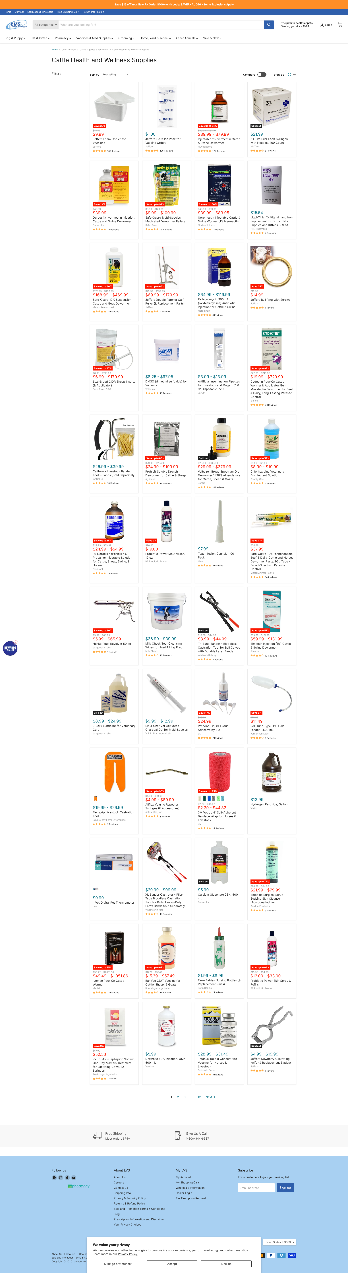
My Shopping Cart (187, 1182)
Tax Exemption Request (191, 1198)
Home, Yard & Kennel (154, 38)
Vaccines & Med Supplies (93, 38)
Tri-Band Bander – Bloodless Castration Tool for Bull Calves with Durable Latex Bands (219, 647)
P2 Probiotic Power (156, 561)
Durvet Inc (98, 225)
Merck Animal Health (104, 307)
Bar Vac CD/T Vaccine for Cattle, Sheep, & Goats (162, 982)
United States (278, 1242)
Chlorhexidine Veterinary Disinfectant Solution (267, 473)
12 (199, 1097)
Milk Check (151, 651)
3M (200, 733)
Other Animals (186, 38)
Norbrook (98, 569)
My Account (183, 1177)
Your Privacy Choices (127, 1224)
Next (209, 1097)
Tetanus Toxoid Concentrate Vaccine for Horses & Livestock (217, 1062)
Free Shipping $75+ (68, 12)
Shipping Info (122, 1193)
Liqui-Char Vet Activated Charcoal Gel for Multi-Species (166, 727)
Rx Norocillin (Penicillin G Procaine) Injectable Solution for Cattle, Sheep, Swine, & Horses (112, 559)
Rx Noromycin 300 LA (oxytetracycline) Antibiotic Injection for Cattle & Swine (216, 303)
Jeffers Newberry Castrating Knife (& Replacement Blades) (270, 1060)
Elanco (254, 400)
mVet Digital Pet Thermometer (113, 902)
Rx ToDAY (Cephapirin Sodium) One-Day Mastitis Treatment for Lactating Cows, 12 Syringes (114, 1064)
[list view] (293, 74)
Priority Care (257, 479)
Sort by (94, 74)
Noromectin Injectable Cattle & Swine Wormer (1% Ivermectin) (219, 219)
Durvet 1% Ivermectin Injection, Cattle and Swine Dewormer (114, 219)
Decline (226, 1264)
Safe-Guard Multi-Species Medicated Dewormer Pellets (165, 219)
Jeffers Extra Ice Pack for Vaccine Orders (163, 140)
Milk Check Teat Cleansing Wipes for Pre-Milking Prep (163, 645)
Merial (96, 988)
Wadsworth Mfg (207, 655)
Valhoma (150, 389)
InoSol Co (98, 478)
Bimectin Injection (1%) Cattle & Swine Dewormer (270, 645)
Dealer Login (184, 1193)
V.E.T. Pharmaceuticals (158, 733)
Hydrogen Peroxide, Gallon (268, 804)
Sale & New (211, 38)
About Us (120, 1177)
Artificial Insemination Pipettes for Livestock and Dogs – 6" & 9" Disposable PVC (219, 385)
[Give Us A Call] (214, 1136)
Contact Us (121, 1187)
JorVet (201, 392)
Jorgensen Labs (102, 647)
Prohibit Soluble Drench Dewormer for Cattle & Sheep (165, 473)
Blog (117, 1214)
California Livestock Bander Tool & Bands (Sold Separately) (114, 473)
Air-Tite (254, 146)
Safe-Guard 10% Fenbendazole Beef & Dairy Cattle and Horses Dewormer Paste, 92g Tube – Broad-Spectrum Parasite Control (271, 561)
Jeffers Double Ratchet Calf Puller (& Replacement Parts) (165, 301)
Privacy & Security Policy (130, 1198)
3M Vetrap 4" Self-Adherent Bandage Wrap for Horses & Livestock (217, 816)
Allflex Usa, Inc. (154, 812)
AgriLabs (150, 479)
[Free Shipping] (133, 1136)
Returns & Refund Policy (129, 1203)
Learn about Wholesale (40, 12)
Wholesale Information (190, 1187)
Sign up (285, 1187)
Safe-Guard (151, 225)
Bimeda (254, 651)
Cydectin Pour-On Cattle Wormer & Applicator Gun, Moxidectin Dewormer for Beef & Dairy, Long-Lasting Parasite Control (271, 389)
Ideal (200, 561)
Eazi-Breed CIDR (102, 389)
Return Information (93, 12)
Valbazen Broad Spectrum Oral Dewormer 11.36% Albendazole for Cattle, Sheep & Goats (219, 475)
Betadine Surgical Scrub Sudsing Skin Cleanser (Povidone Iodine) (266, 898)
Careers (119, 1182)
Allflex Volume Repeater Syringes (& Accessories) (162, 806)
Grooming (125, 38)
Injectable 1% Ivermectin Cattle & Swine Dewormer (219, 141)
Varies (253, 808)
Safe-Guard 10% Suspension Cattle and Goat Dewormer (112, 301)
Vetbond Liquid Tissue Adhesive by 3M (213, 728)
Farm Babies (205, 987)
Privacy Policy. (128, 1254)
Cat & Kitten (39, 38)
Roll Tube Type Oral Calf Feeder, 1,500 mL (267, 728)
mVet (95, 906)
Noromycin (204, 310)
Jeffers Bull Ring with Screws (270, 299)
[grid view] (288, 74)
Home (8, 12)
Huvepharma (205, 146)
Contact (19, 12)
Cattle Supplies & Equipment (94, 49)
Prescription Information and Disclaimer (139, 1219)
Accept (172, 1264)
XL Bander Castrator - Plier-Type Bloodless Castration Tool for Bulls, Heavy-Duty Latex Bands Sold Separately (165, 900)
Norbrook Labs (206, 225)
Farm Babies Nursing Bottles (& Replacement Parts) (219, 982)
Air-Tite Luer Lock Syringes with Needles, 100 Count (269, 140)
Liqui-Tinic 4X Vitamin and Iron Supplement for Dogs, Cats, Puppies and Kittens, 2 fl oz (271, 221)
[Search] (269, 24)
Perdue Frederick (260, 906)
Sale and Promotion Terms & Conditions (139, 1208)
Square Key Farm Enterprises (109, 819)
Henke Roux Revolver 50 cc (112, 643)
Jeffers (97, 146)
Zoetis (201, 482)
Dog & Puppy (14, 38)
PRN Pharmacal (258, 228)
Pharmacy (62, 38)
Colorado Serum (207, 1070)
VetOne (149, 1066)
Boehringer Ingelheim (157, 988)
